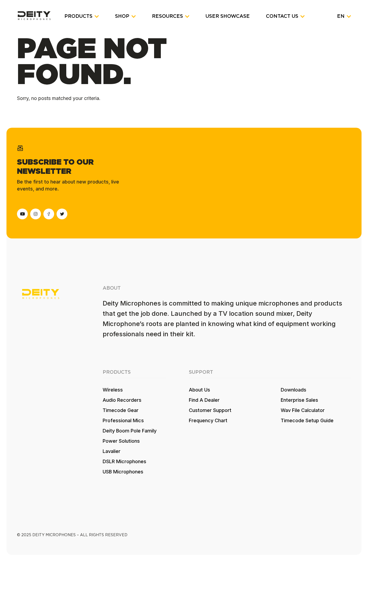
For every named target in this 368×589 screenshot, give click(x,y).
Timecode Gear (120, 410)
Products (78, 16)
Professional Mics (123, 420)
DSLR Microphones (124, 461)
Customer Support (210, 410)
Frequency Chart (208, 420)
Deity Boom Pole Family (130, 431)
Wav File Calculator (303, 410)
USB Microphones (123, 471)
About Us (199, 390)
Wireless (113, 390)
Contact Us (282, 16)
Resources (167, 16)
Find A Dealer (204, 400)
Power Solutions (121, 441)
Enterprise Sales (299, 400)
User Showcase (228, 16)
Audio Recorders (122, 400)
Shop (122, 16)
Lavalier (111, 451)
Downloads (293, 390)
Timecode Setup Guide (307, 420)
